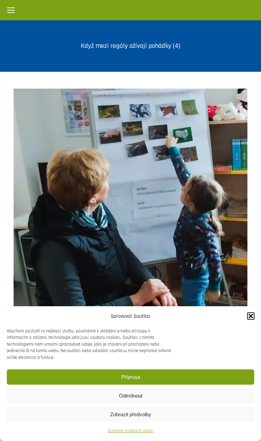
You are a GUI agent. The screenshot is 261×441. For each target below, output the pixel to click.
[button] (250, 316)
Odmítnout (130, 396)
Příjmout (130, 377)
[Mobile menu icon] (11, 10)
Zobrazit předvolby (130, 414)
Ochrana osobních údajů (130, 431)
